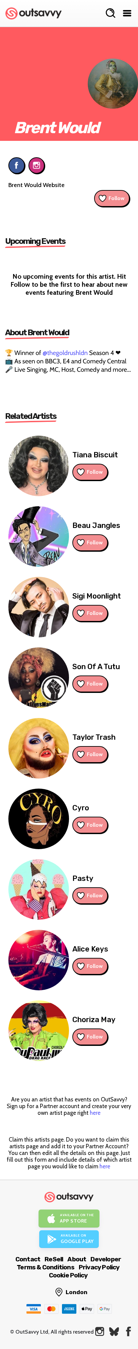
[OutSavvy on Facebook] (128, 1331)
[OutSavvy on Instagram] (100, 1331)
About (76, 1259)
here (95, 1112)
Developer (105, 1259)
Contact (27, 1259)
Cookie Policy (68, 1275)
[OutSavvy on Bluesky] (114, 1331)
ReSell (54, 1259)
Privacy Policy (99, 1267)
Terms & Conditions (45, 1267)
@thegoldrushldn (65, 353)
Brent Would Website (36, 185)
